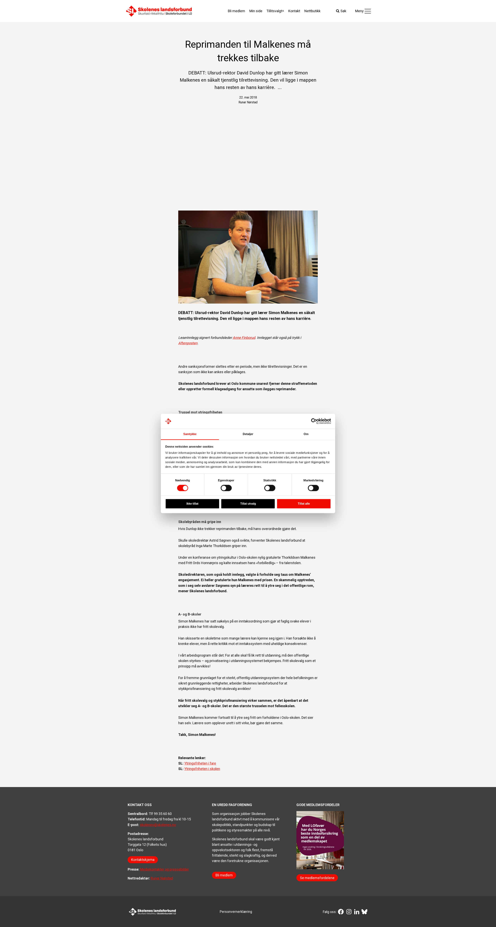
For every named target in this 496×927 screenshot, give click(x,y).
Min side (255, 11)
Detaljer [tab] (248, 434)
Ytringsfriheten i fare (200, 763)
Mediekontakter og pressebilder (164, 869)
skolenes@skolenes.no (158, 825)
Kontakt (294, 11)
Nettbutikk (312, 11)
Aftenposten (187, 343)
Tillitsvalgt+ (275, 11)
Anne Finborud (244, 338)
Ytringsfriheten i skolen (202, 769)
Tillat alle (304, 503)
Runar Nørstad (162, 878)
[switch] (226, 488)
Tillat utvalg (248, 503)
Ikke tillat (192, 503)
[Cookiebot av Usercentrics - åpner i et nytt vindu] (314, 421)
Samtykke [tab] (190, 434)
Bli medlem (236, 11)
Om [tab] (306, 434)
